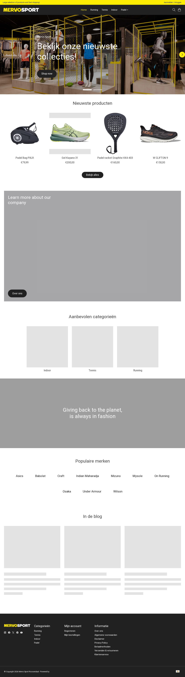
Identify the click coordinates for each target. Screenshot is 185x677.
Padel (36, 642)
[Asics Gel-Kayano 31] (70, 133)
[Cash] (178, 671)
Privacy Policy (101, 642)
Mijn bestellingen (72, 635)
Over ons (99, 631)
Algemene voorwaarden (106, 635)
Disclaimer (99, 639)
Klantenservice (102, 654)
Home (84, 10)
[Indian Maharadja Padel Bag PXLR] (24, 133)
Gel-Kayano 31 (70, 157)
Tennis (104, 10)
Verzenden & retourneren (106, 650)
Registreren (69, 631)
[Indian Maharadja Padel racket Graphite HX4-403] (115, 133)
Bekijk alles (92, 174)
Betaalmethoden (102, 646)
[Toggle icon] (174, 9)
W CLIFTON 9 (160, 157)
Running (94, 10)
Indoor (114, 10)
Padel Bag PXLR (25, 157)
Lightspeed (54, 672)
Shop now (48, 73)
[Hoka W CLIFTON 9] (160, 133)
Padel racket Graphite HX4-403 (115, 157)
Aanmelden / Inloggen (172, 2)
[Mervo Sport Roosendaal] (21, 10)
